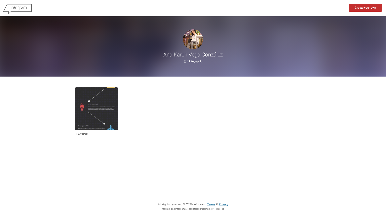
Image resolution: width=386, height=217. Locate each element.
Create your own (365, 7)
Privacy (223, 204)
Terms (211, 204)
